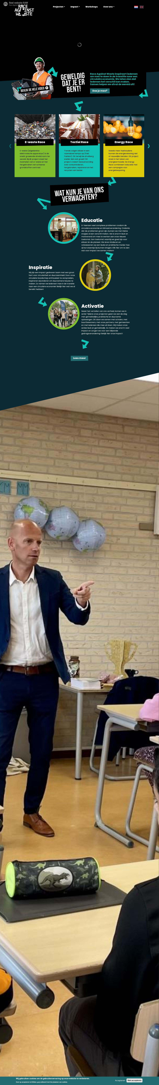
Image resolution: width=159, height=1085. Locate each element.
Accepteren (120, 1080)
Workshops (91, 6)
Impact (74, 6)
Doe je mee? (99, 90)
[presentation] (10, 145)
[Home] (24, 10)
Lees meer (79, 358)
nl (135, 7)
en (141, 7)
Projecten (58, 6)
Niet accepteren (134, 1080)
